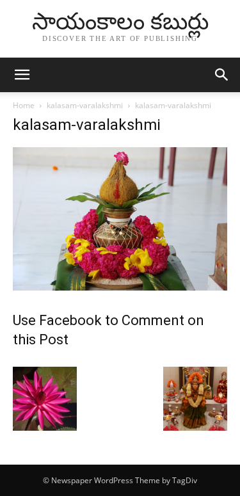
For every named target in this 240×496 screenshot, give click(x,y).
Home (24, 105)
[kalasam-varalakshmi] (120, 287)
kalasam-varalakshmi (85, 105)
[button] (21, 75)
